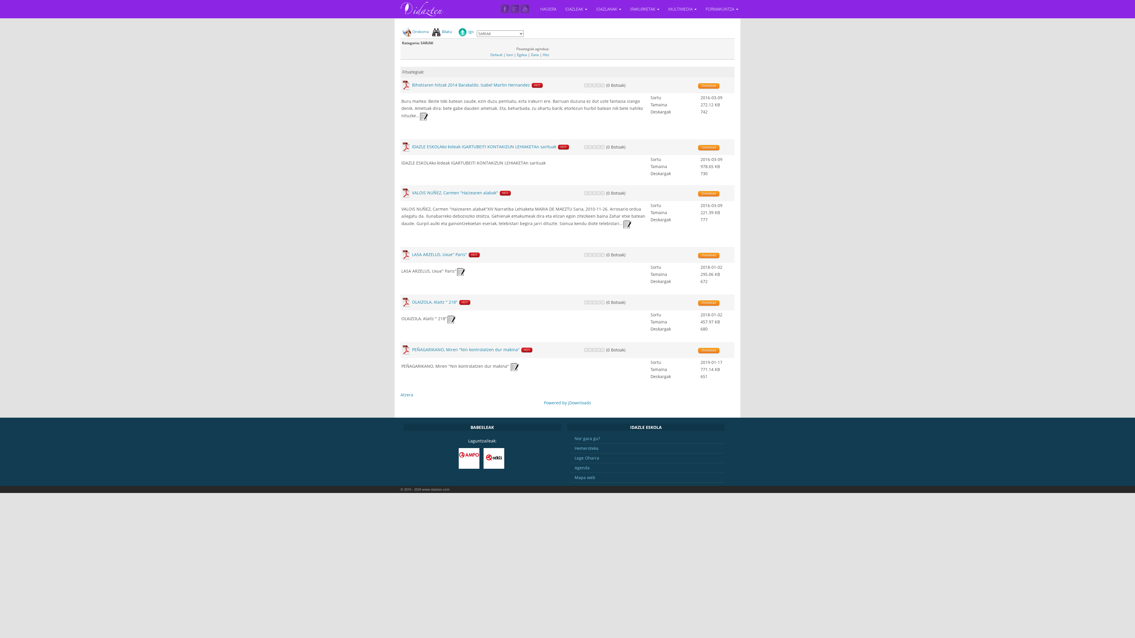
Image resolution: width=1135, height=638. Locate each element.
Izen (509, 54)
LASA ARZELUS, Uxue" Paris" (439, 254)
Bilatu (447, 31)
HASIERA (548, 9)
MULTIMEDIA (681, 9)
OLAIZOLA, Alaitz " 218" (435, 302)
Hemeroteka (587, 448)
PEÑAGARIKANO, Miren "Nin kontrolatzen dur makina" (466, 349)
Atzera (407, 395)
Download (709, 85)
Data (535, 54)
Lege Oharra (587, 458)
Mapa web (585, 477)
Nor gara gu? (587, 438)
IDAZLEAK (574, 9)
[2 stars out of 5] (588, 85)
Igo (471, 31)
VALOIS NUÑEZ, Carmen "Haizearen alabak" (455, 193)
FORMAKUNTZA (720, 9)
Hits (546, 54)
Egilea (522, 54)
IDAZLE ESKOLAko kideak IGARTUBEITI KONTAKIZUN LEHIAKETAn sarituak (484, 146)
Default (496, 54)
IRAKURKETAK (643, 9)
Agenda (582, 468)
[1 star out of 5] (586, 85)
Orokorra (420, 31)
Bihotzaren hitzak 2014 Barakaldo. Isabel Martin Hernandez (471, 85)
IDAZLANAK (607, 9)
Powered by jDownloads (567, 403)
